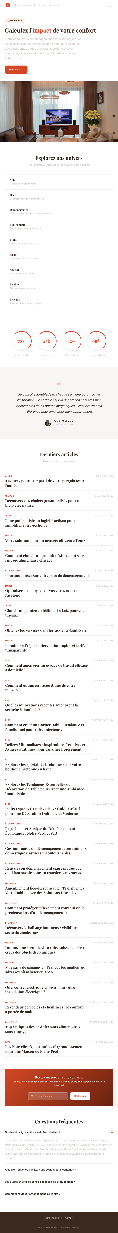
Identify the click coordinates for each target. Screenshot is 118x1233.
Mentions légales (53, 1217)
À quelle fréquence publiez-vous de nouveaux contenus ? (40, 1169)
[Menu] (110, 5)
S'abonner (80, 1096)
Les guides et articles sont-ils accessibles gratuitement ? (40, 1181)
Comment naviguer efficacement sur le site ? (32, 1193)
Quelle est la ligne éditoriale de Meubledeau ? (32, 1132)
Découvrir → (16, 69)
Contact (69, 1217)
